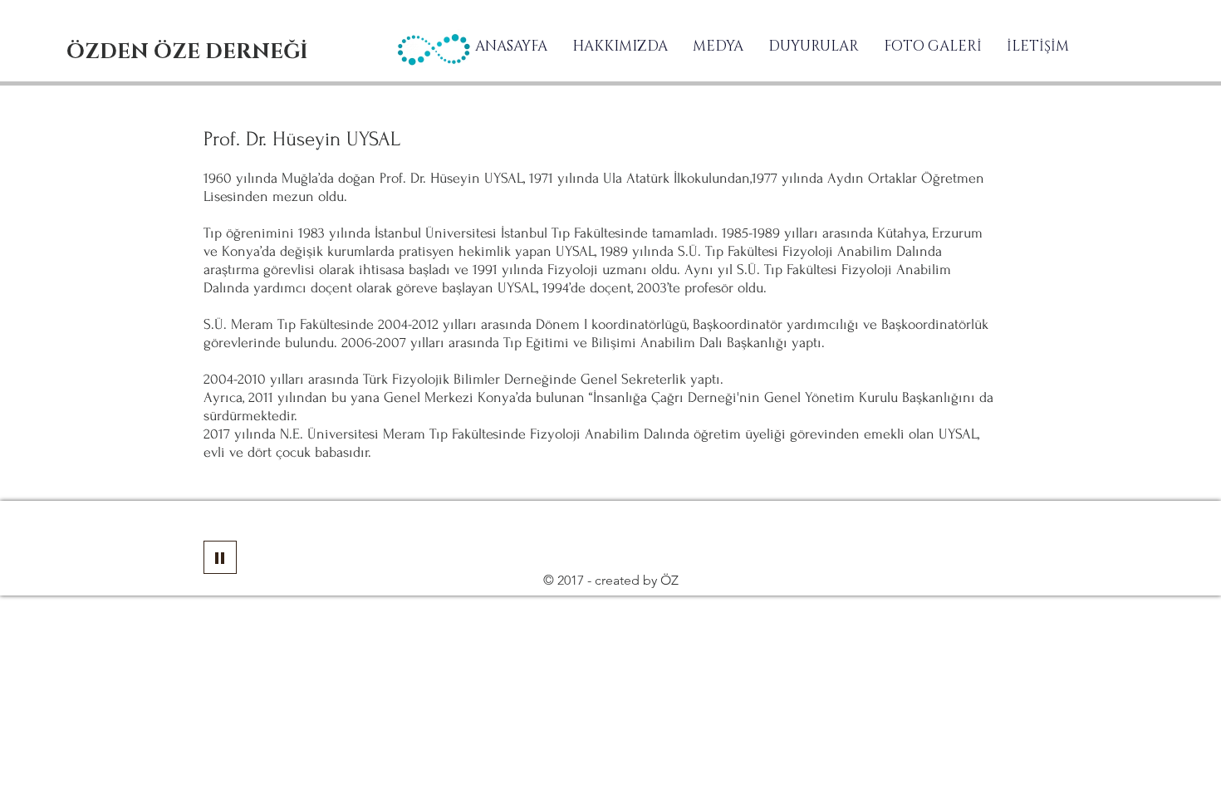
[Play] (220, 557)
